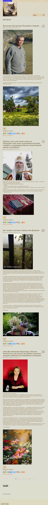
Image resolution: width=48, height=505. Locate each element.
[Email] (19, 133)
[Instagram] (17, 133)
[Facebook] (14, 133)
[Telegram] (12, 133)
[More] (24, 133)
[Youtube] (22, 133)
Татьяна (7, 27)
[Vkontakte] (10, 133)
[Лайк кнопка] (4, 128)
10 (29, 478)
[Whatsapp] (7, 133)
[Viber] (9, 133)
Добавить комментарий (8, 135)
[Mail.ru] (4, 133)
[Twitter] (15, 133)
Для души (16, 27)
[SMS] (20, 133)
